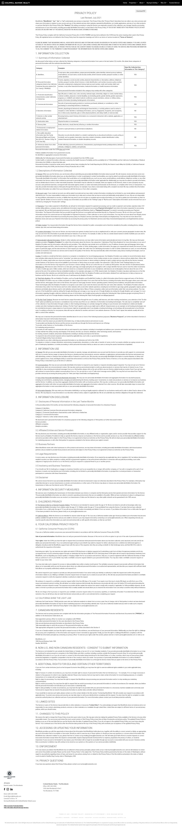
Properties (133, 4)
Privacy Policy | (78, 814)
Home (125, 3)
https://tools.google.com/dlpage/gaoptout (101, 295)
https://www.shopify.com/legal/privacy (107, 216)
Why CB (164, 4)
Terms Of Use (64, 814)
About (142, 4)
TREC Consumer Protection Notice (13, 806)
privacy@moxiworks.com (78, 511)
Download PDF (141, 11)
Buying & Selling (153, 4)
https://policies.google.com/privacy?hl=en (130, 293)
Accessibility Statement (95, 814)
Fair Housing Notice (115, 814)
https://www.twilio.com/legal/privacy (87, 373)
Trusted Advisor (174, 3)
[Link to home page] (16, 3)
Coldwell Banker (62, 817)
